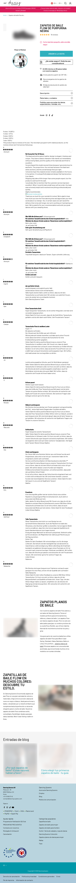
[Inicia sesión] (70, 3)
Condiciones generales (46, 876)
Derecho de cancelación (11, 876)
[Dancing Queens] (15, 3)
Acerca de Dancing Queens (48, 790)
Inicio (5, 15)
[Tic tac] (52, 115)
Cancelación (7, 834)
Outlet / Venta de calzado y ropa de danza (53, 831)
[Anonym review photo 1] (33, 194)
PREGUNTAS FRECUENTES (12, 825)
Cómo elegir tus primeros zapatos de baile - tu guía (55, 771)
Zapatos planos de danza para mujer (51, 837)
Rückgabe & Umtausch (11, 831)
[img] (8, 149)
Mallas (41, 840)
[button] (45, 35)
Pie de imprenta (8, 880)
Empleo (41, 793)
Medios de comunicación (47, 800)
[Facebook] (49, 115)
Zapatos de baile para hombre (49, 828)
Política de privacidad (29, 876)
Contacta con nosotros (11, 828)
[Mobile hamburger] (5, 3)
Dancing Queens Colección (48, 834)
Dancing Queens (43, 871)
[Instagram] (46, 115)
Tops (40, 843)
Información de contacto (24, 880)
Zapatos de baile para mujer (48, 825)
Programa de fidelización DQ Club (14, 821)
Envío (58, 876)
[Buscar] (65, 3)
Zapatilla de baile (45, 821)
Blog (40, 796)
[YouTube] (13, 807)
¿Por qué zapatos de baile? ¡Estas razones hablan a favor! (17, 770)
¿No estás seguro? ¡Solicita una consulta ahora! (58, 62)
